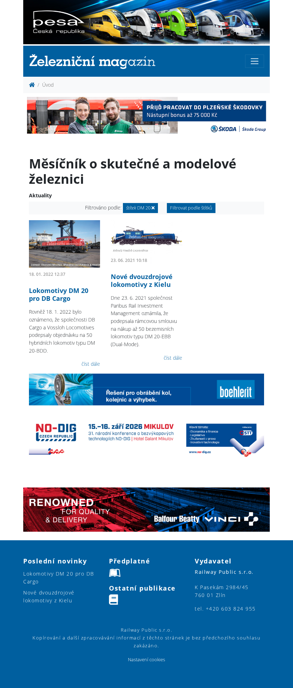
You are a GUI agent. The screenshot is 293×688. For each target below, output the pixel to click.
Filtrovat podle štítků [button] (191, 208)
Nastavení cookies (146, 660)
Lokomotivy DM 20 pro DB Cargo (58, 294)
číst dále (90, 363)
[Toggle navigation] (254, 61)
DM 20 (139, 208)
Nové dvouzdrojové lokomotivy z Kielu (142, 280)
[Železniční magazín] (95, 61)
